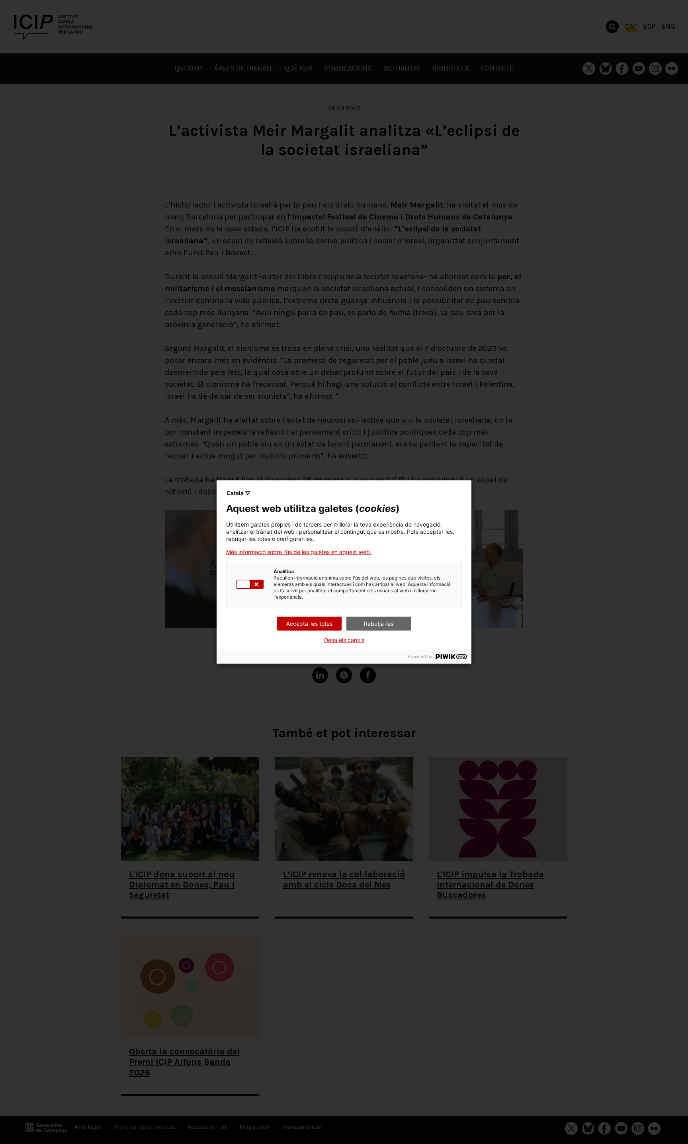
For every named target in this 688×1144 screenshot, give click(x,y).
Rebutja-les (378, 623)
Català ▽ (238, 493)
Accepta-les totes (309, 623)
